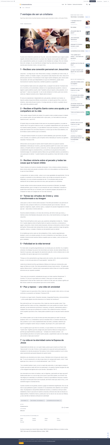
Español (34, 418)
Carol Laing (73, 73)
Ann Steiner (73, 141)
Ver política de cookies (51, 441)
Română (34, 420)
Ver (66, 4)
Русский (22, 422)
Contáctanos (99, 1)
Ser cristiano (23, 400)
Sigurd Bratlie (73, 66)
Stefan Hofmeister (74, 41)
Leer (63, 4)
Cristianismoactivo (27, 23)
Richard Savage (73, 34)
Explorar (70, 4)
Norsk (58, 418)
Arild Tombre (73, 60)
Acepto (21, 443)
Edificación (28, 7)
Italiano (46, 418)
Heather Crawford (74, 48)
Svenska (58, 420)
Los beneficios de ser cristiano (53, 400)
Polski (21, 420)
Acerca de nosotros (77, 4)
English (21, 418)
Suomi (46, 420)
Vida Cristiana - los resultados (36, 400)
